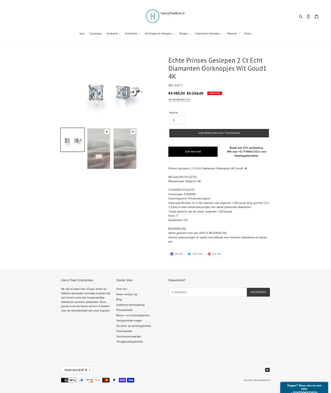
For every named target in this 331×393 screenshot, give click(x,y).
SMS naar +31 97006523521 (243, 151)
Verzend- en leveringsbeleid (133, 326)
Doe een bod (193, 151)
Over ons (121, 289)
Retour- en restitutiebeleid (132, 315)
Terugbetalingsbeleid (129, 341)
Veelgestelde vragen (129, 320)
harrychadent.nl (261, 380)
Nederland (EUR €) (76, 370)
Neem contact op (126, 294)
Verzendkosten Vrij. (179, 99)
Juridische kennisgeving (130, 305)
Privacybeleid (124, 310)
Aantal (173, 112)
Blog (119, 299)
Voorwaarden (124, 331)
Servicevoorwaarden (128, 336)
